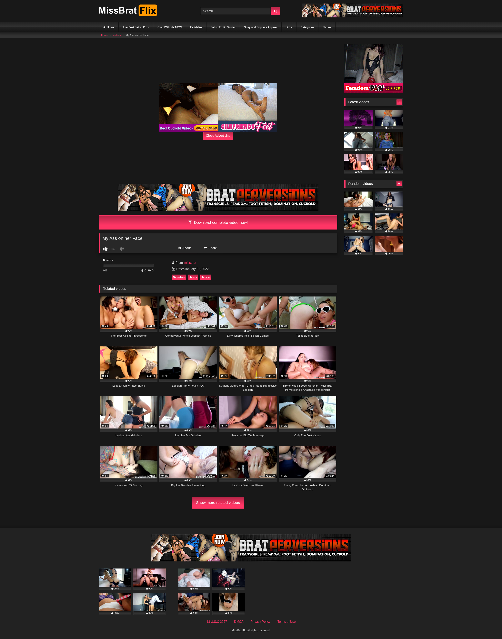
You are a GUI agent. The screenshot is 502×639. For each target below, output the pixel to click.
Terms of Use (286, 621)
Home (110, 27)
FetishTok (196, 27)
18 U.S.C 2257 (216, 621)
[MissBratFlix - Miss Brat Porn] (128, 11)
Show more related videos (218, 503)
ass (195, 277)
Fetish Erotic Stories (223, 27)
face (207, 277)
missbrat (190, 262)
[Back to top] (490, 627)
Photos (327, 27)
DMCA (239, 621)
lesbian (117, 35)
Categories (307, 27)
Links (289, 27)
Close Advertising (218, 135)
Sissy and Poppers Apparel (260, 27)
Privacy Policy (260, 621)
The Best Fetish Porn (136, 27)
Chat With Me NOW (169, 27)
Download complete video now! (220, 222)
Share (212, 248)
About (186, 248)
